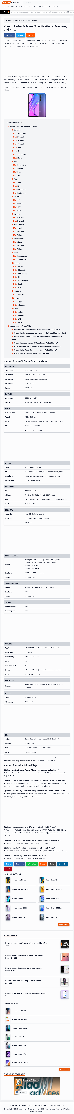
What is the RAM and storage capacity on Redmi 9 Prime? (35, 350)
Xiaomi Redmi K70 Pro (54, 908)
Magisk (66, 12)
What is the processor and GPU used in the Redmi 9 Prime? (36, 343)
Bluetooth (22, 270)
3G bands (20, 140)
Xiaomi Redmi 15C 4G (19, 1028)
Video (19, 235)
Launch (16, 151)
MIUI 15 (15, 12)
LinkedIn (62, 864)
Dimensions (21, 165)
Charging (21, 305)
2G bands (20, 137)
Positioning (22, 273)
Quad (19, 228)
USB (19, 287)
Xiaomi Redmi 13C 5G (19, 908)
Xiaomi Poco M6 (17, 899)
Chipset (20, 203)
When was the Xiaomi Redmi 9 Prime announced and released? (37, 330)
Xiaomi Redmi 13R (52, 899)
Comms (17, 263)
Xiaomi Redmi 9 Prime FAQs (20, 326)
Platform (17, 196)
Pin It (8, 869)
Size (18, 186)
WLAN (20, 266)
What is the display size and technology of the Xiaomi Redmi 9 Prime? (40, 333)
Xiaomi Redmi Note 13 (54, 889)
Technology (21, 133)
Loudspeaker (22, 256)
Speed (19, 147)
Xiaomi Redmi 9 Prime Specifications (24, 126)
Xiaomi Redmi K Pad (19, 1054)
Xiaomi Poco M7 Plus (19, 1020)
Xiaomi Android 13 (55, 12)
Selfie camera (19, 238)
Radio (20, 284)
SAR (19, 319)
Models (21, 316)
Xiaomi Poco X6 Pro (19, 880)
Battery (17, 298)
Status (19, 158)
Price (20, 323)
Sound (16, 252)
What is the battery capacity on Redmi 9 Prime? (31, 353)
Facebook (20, 864)
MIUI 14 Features (41, 12)
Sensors (21, 294)
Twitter (9, 864)
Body (16, 161)
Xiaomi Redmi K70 (18, 917)
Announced (21, 154)
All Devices (63, 925)
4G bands (20, 144)
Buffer (52, 864)
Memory (17, 214)
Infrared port (23, 280)
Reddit (42, 864)
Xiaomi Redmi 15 (18, 1037)
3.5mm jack (21, 259)
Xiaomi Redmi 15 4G (19, 1045)
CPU (19, 207)
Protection (21, 193)
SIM (18, 175)
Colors (20, 312)
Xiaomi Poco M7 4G (19, 1011)
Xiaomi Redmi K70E (53, 917)
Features (20, 231)
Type (19, 182)
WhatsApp (32, 864)
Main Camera (19, 224)
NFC (19, 277)
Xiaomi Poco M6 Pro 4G (20, 889)
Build (19, 172)
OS (18, 200)
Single (19, 242)
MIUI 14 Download (26, 12)
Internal (20, 221)
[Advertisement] (37, 62)
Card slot (20, 217)
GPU (19, 210)
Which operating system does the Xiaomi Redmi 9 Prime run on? (38, 346)
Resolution (21, 189)
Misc (16, 309)
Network (17, 130)
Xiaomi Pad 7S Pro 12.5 (20, 1063)
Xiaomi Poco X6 (51, 880)
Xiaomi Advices (22, 1109)
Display (16, 179)
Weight (20, 168)
